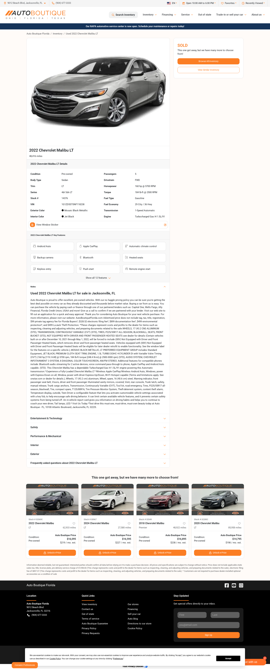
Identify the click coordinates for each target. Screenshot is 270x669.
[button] (25, 3)
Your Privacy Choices (133, 666)
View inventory (89, 604)
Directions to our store (139, 623)
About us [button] (257, 14)
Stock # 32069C (36, 519)
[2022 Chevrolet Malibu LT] (52, 499)
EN (173, 3)
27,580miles (124, 527)
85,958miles (234, 527)
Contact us (87, 609)
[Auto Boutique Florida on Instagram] (239, 585)
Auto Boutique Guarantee (95, 623)
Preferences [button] (118, 659)
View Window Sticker (47, 224)
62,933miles (69, 527)
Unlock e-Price (54, 552)
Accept (228, 658)
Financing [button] (167, 14)
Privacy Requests (91, 633)
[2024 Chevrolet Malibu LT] (107, 499)
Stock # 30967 (90, 519)
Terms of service (90, 618)
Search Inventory (125, 14)
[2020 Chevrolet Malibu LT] (218, 499)
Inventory (57, 33)
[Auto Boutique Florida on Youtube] (232, 585)
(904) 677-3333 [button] (63, 3)
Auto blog (133, 618)
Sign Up (208, 635)
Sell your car (134, 614)
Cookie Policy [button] (55, 659)
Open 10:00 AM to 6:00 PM (200, 3)
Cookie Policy (135, 628)
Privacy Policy (89, 628)
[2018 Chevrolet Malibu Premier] (162, 499)
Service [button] (185, 14)
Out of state (204, 14)
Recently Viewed (254, 3)
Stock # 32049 (145, 519)
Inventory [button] (148, 14)
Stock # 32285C (201, 519)
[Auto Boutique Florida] (35, 15)
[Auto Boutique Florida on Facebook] (225, 585)
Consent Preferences (25, 665)
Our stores (133, 604)
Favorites (230, 3)
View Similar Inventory (208, 70)
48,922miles (179, 527)
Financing (133, 609)
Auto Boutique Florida (38, 33)
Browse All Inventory (208, 61)
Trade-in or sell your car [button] (229, 14)
